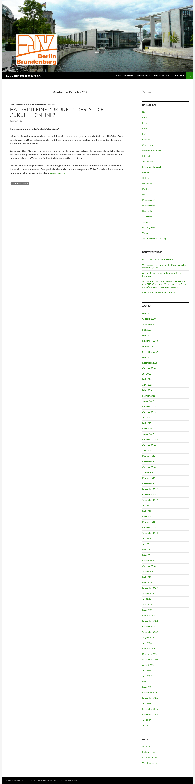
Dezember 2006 (149, 692)
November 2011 (150, 527)
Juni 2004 (147, 725)
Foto (144, 128)
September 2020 (150, 324)
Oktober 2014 (149, 445)
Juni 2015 (147, 417)
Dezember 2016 (149, 362)
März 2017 (147, 357)
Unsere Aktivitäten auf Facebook (157, 259)
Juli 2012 (146, 505)
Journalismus (39, 104)
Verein (145, 233)
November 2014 (150, 439)
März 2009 (147, 610)
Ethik (144, 117)
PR (143, 194)
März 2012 (147, 516)
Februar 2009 (148, 615)
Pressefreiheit (149, 205)
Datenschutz (51, 780)
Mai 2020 (146, 329)
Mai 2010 (146, 577)
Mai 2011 (146, 549)
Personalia (147, 183)
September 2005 (150, 709)
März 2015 (147, 428)
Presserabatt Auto (162, 75)
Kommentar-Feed (150, 757)
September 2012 (150, 500)
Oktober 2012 (149, 494)
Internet (146, 156)
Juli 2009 (146, 599)
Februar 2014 (148, 456)
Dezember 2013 (149, 461)
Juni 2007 (147, 676)
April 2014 (147, 450)
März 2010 (147, 582)
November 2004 (150, 714)
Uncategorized (149, 227)
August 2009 (148, 593)
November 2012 (150, 489)
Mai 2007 (146, 681)
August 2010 (148, 571)
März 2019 (147, 335)
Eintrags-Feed (148, 752)
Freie (12, 104)
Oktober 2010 (149, 566)
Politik (145, 189)
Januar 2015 (148, 434)
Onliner (51, 104)
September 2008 (150, 632)
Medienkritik (148, 172)
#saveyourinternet (124, 75)
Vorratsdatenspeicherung (154, 238)
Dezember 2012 (149, 483)
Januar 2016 (148, 401)
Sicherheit (147, 216)
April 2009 (147, 604)
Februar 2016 (148, 395)
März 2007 (147, 687)
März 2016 (147, 390)
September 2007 (150, 659)
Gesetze (146, 139)
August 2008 (148, 637)
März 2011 (147, 555)
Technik (146, 222)
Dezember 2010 (149, 560)
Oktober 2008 (149, 626)
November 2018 (150, 340)
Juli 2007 (146, 670)
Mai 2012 (146, 511)
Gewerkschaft (23, 104)
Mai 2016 (146, 379)
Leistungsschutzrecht (152, 167)
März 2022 (147, 313)
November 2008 (150, 621)
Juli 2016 (146, 373)
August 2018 (148, 346)
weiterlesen (57, 172)
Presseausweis (143, 75)
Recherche (147, 211)
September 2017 (150, 351)
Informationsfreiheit (152, 150)
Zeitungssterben (20, 184)
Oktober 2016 (149, 368)
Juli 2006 (146, 703)
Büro (144, 112)
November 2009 (150, 588)
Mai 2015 (146, 423)
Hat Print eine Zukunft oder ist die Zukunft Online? (57, 112)
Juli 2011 (146, 538)
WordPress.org (149, 763)
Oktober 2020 (149, 318)
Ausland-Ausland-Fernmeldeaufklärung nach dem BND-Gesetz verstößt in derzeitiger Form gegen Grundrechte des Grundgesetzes (164, 284)
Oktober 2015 (149, 412)
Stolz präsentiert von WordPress (71, 780)
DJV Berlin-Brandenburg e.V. (23, 75)
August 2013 (148, 472)
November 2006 (150, 698)
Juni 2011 (147, 544)
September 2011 (150, 533)
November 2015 (150, 406)
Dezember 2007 (149, 654)
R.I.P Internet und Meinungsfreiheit (159, 292)
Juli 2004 (146, 720)
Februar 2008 (148, 648)
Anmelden (147, 746)
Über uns (178, 75)
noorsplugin (40, 780)
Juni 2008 (147, 643)
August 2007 (148, 665)
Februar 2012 (148, 522)
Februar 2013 (148, 478)
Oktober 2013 (149, 467)
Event (145, 123)
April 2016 (147, 384)
